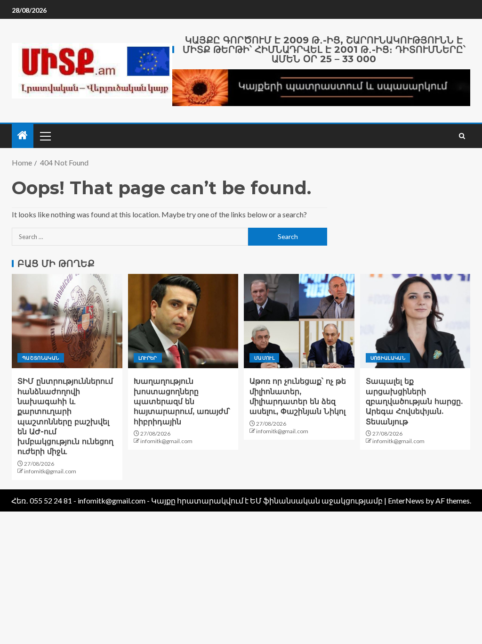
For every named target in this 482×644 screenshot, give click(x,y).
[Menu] (44, 136)
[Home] (22, 135)
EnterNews (406, 500)
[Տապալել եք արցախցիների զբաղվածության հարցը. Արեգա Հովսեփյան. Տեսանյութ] (415, 321)
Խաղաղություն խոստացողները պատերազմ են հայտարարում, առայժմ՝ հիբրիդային (182, 401)
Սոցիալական (388, 358)
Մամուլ (264, 358)
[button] (44, 136)
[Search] (462, 136)
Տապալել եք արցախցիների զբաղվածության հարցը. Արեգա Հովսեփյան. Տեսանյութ (414, 401)
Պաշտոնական (40, 358)
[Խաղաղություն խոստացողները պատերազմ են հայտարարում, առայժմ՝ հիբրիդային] (183, 321)
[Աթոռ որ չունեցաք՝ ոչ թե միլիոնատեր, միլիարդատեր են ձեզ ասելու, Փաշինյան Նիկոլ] (299, 321)
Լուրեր (147, 358)
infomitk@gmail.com (50, 471)
